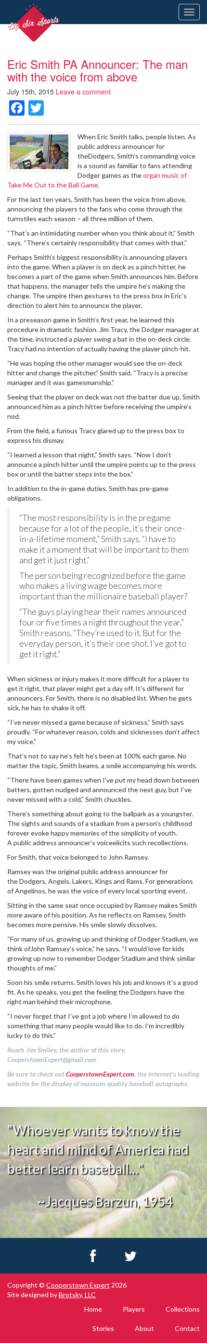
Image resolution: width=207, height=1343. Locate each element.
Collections (183, 1309)
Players (134, 1309)
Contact (187, 1328)
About (144, 1328)
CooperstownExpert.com (100, 1074)
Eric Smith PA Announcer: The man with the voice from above (97, 70)
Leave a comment (83, 91)
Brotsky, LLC (77, 1294)
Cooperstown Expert (78, 1285)
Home (93, 1309)
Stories (103, 1328)
